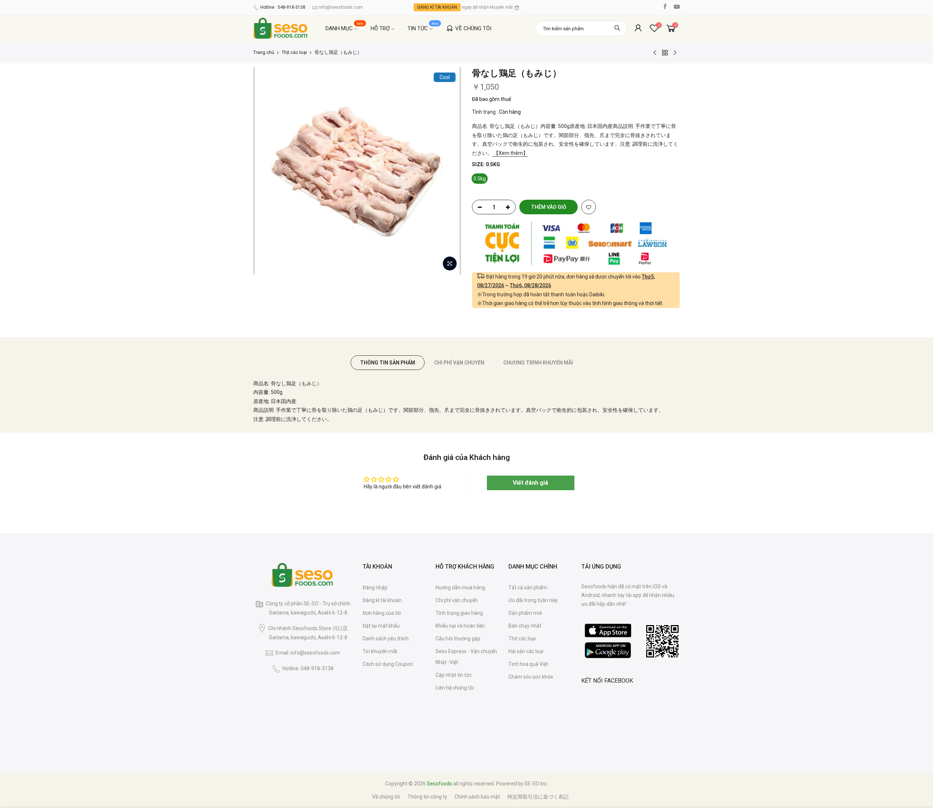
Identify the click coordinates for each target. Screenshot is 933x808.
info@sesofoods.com (341, 7)
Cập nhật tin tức (454, 675)
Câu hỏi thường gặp (458, 638)
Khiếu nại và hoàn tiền (460, 626)
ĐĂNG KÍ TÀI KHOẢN (437, 7)
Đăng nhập (375, 587)
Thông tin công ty (427, 797)
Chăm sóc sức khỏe (530, 677)
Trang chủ (263, 52)
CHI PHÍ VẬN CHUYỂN (459, 363)
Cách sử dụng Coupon (388, 664)
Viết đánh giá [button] (530, 482)
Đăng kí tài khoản (382, 600)
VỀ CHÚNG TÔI (473, 28)
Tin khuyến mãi (380, 651)
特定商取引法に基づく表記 (538, 797)
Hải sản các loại (525, 651)
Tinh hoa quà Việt (528, 664)
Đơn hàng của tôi (382, 613)
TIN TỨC (423, 27)
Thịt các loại (294, 52)
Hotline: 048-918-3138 (307, 668)
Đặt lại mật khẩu (381, 626)
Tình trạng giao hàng (459, 613)
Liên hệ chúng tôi (455, 688)
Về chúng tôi (386, 797)
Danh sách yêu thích (386, 638)
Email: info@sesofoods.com (308, 653)
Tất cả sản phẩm (527, 587)
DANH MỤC (344, 27)
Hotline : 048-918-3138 (282, 7)
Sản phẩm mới (525, 613)
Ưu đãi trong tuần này (533, 600)
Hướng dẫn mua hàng (460, 587)
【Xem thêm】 (510, 153)
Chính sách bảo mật (477, 797)
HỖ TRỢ (380, 28)
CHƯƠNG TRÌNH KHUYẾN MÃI (538, 363)
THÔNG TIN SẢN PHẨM (387, 363)
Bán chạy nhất (524, 626)
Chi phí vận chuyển (457, 600)
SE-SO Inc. (536, 783)
